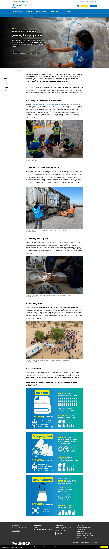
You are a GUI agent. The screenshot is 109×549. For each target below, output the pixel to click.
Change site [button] (23, 1)
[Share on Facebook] (6, 84)
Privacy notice (76, 542)
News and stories (54, 11)
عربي (96, 1)
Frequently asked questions (84, 527)
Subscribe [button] (59, 533)
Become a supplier (82, 537)
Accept (104, 546)
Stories (16, 15)
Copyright (95, 542)
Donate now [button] (16, 530)
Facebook (37, 529)
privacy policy (55, 546)
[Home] (20, 6)
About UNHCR (17, 11)
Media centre (80, 531)
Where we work (41, 11)
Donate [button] (86, 6)
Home (13, 15)
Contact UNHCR (81, 529)
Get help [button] (94, 6)
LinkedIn (49, 529)
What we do (29, 11)
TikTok (46, 529)
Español (91, 1)
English (81, 1)
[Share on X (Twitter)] (6, 81)
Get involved (67, 11)
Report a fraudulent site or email (85, 535)
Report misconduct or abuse (84, 533)
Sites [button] (78, 6)
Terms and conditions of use (86, 542)
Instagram (40, 529)
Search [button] (74, 6)
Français (86, 1)
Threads (52, 529)
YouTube (43, 529)
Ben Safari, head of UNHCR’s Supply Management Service (47, 104)
